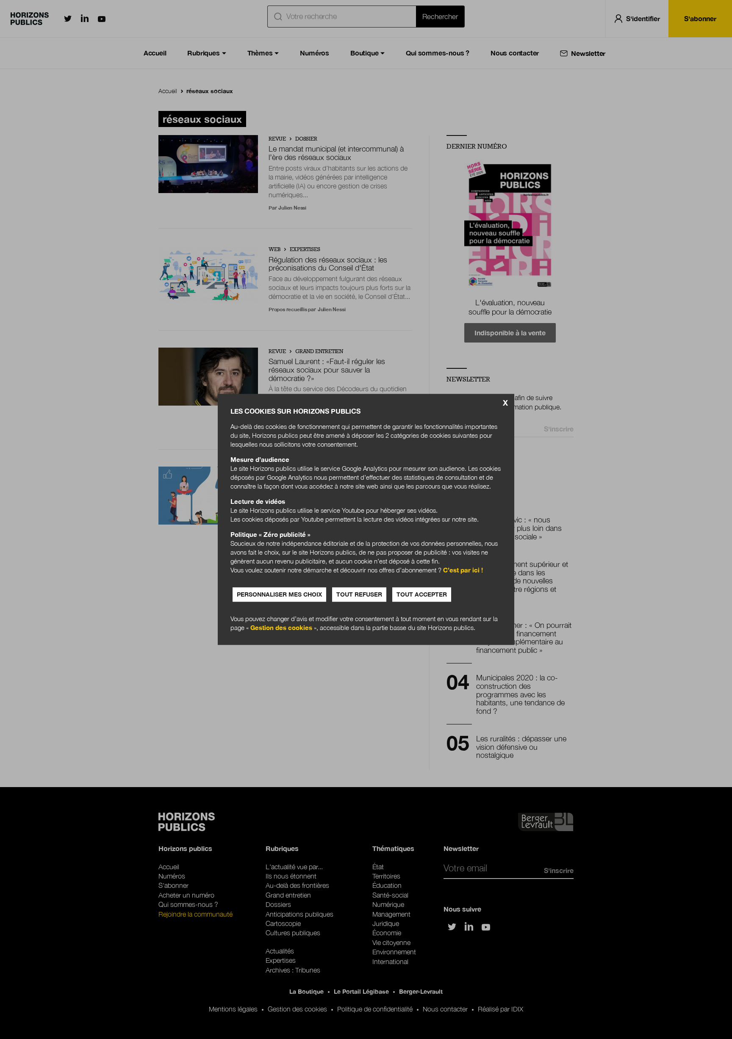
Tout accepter (421, 594)
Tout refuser (359, 594)
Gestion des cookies (281, 628)
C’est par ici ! (463, 570)
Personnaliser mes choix (279, 594)
